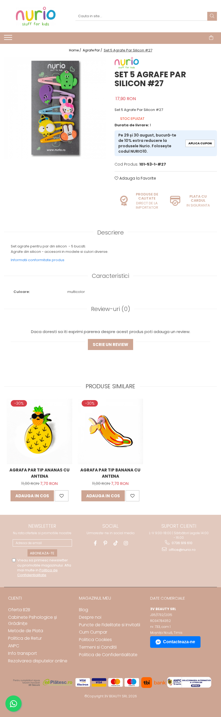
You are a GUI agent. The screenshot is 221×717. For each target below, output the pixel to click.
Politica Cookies (95, 639)
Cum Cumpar (93, 632)
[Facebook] (95, 543)
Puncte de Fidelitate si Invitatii (109, 625)
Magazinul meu (95, 598)
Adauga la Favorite (137, 178)
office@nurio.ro (182, 549)
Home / (75, 50)
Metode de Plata (25, 631)
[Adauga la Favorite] (61, 495)
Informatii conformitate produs (37, 260)
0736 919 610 (181, 542)
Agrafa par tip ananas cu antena (39, 473)
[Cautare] (212, 16)
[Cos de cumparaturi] (211, 37)
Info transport (22, 653)
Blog (83, 610)
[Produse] (8, 39)
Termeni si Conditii (98, 647)
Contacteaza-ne (179, 641)
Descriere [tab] (110, 232)
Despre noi (90, 617)
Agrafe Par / (93, 50)
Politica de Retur (25, 638)
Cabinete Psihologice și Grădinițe (32, 620)
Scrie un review (110, 344)
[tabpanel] (55, 108)
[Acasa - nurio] (36, 16)
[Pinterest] (105, 543)
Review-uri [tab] (110, 309)
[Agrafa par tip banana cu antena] (110, 431)
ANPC (13, 646)
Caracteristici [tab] (110, 276)
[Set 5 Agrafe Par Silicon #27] (55, 108)
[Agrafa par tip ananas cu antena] (39, 431)
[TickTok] (115, 543)
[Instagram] (126, 543)
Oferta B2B (19, 610)
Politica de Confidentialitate (37, 573)
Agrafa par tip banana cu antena (110, 473)
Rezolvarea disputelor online (37, 661)
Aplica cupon (200, 143)
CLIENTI (15, 598)
